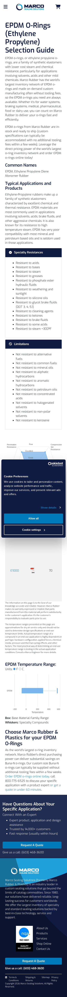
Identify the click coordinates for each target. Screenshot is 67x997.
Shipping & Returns (30, 979)
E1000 (14, 571)
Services (41, 938)
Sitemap (46, 977)
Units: (8, 669)
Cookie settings (31, 529)
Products (42, 933)
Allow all (33, 518)
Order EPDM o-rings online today (27, 776)
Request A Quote (32, 845)
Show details (48, 507)
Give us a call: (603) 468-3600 (23, 852)
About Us (42, 928)
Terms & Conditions (14, 979)
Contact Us (43, 949)
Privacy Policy (54, 979)
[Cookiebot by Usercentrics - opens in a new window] (48, 464)
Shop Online (43, 943)
